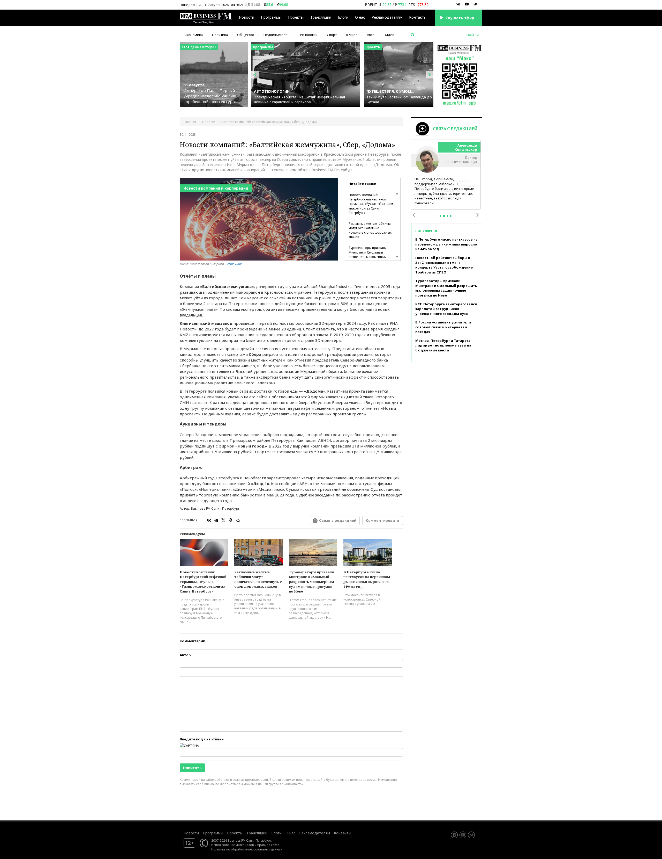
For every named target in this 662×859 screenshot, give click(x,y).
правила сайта (268, 845)
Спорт (332, 34)
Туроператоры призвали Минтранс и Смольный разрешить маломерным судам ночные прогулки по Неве (369, 257)
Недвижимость (276, 34)
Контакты (417, 17)
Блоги (343, 17)
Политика (220, 34)
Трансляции (256, 833)
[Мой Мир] (238, 520)
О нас (360, 17)
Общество (245, 34)
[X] (223, 520)
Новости (246, 17)
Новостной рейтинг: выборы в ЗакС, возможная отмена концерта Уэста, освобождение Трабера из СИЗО (444, 266)
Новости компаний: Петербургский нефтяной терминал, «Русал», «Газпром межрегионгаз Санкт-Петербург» (371, 204)
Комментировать (383, 520)
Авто (370, 34)
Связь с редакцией (337, 520)
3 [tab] (447, 218)
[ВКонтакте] (209, 520)
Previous (414, 217)
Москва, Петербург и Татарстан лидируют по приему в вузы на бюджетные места (443, 347)
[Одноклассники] (231, 520)
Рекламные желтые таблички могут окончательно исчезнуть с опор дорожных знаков (370, 230)
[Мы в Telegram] (475, 4)
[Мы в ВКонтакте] (458, 4)
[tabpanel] (446, 176)
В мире (352, 34)
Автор (185, 655)
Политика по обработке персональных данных (246, 849)
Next (478, 217)
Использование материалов (232, 845)
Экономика (193, 34)
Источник (234, 264)
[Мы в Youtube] (466, 4)
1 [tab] (440, 218)
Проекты (235, 833)
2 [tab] (444, 218)
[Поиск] (413, 35)
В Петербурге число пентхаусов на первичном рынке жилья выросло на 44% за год (366, 579)
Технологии (308, 34)
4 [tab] (451, 218)
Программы (271, 17)
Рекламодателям (387, 17)
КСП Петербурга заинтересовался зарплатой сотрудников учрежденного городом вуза (446, 311)
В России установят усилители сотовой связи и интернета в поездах (443, 329)
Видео (389, 34)
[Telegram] (216, 520)
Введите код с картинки (202, 739)
